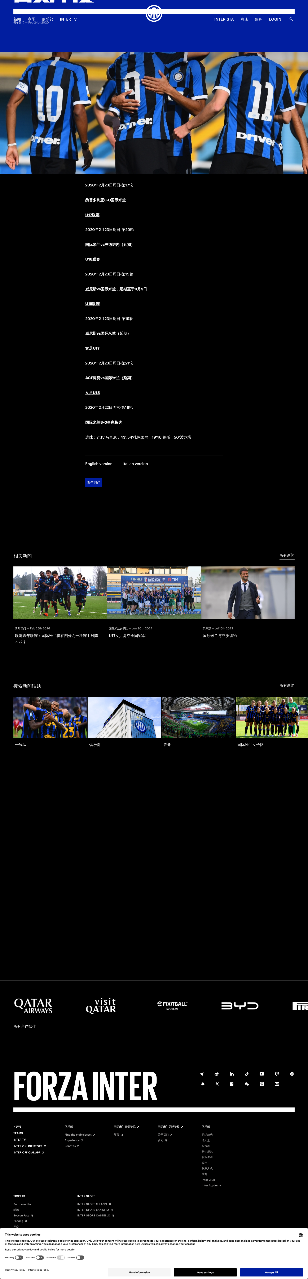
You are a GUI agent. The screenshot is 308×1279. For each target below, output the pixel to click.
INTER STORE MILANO (92, 1204)
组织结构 (207, 1134)
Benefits (70, 1146)
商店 (244, 19)
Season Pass (21, 1215)
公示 (204, 1163)
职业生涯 (207, 1157)
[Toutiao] (277, 1083)
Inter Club (208, 1180)
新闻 (17, 19)
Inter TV (68, 19)
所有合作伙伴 (24, 1026)
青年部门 (93, 482)
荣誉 (204, 1174)
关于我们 (163, 1134)
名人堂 (206, 1140)
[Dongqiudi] (261, 1083)
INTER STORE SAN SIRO (93, 1210)
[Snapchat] (202, 1083)
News (17, 1126)
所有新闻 (287, 555)
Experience (72, 1140)
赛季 (31, 19)
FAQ (16, 1226)
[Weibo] (216, 1073)
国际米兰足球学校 (169, 1126)
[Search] (291, 19)
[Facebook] (231, 1083)
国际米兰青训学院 (125, 1126)
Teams (18, 1133)
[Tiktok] (246, 1073)
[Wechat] (246, 1083)
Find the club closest (78, 1134)
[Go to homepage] (154, 14)
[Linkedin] (231, 1073)
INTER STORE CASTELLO (93, 1215)
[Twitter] (217, 1083)
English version (99, 463)
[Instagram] (292, 1073)
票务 (258, 19)
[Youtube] (261, 1073)
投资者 (206, 1146)
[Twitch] (277, 1073)
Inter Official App (26, 1152)
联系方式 (207, 1168)
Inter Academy (211, 1185)
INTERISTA (224, 19)
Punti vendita (22, 1204)
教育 (116, 1134)
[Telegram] (201, 1073)
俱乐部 (47, 19)
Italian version (135, 463)
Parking (18, 1221)
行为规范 (207, 1151)
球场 (16, 1210)
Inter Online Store (28, 1146)
